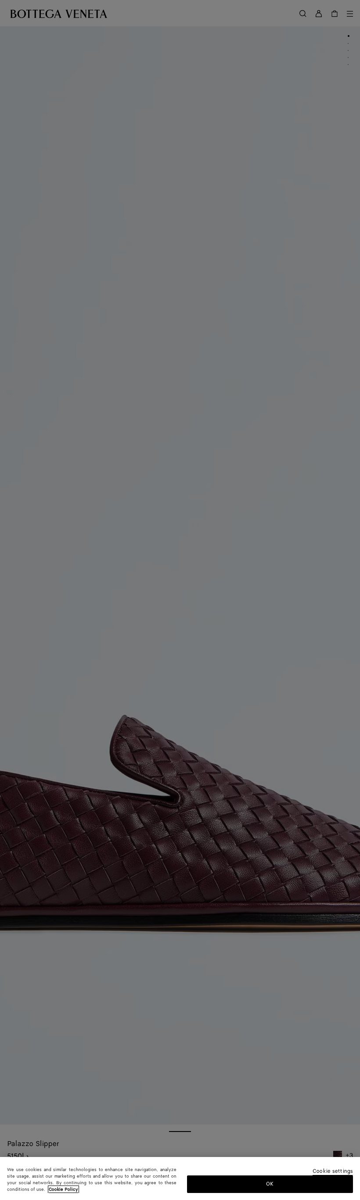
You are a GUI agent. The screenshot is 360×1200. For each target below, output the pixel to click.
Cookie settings (333, 1171)
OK (270, 1184)
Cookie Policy (63, 1189)
